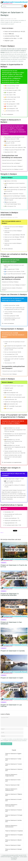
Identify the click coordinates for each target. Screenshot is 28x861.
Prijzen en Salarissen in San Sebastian (11, 623)
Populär (14, 750)
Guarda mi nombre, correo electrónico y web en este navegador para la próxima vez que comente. (14, 739)
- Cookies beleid (15, 856)
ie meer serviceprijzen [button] (9, 323)
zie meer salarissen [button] (8, 248)
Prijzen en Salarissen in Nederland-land (11, 789)
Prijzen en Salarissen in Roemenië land (11, 826)
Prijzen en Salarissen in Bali (12, 785)
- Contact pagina (23, 856)
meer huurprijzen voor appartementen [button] (12, 462)
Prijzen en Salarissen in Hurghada (14, 830)
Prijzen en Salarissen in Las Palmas (11, 705)
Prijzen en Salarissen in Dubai (13, 845)
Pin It (2, 532)
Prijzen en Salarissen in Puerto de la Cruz (14, 566)
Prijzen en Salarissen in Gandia (13, 651)
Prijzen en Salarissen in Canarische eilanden (10, 594)
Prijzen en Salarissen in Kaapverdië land (11, 775)
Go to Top (13, 859)
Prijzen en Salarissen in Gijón (12, 678)
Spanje (4, 562)
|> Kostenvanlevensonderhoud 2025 (10, 855)
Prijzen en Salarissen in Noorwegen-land (11, 805)
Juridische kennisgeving (6, 856)
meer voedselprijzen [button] (8, 114)
